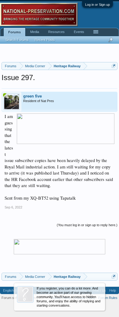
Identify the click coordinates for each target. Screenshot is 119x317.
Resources (56, 32)
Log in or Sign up (97, 4)
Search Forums (17, 40)
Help (112, 290)
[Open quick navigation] (114, 66)
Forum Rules (107, 298)
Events (79, 32)
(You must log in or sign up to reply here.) (87, 225)
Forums (14, 32)
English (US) (12, 290)
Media (34, 32)
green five (32, 96)
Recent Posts (45, 40)
